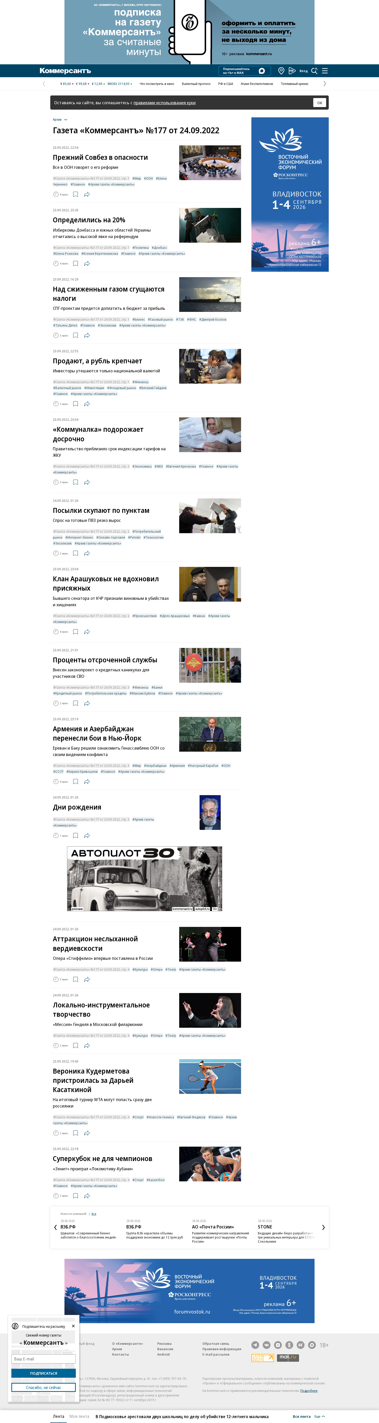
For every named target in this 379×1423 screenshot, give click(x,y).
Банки (158, 687)
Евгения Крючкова (182, 466)
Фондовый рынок (122, 387)
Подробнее (309, 1390)
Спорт (139, 1117)
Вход (304, 70)
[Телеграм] (255, 1345)
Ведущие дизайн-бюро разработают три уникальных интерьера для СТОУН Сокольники (286, 1237)
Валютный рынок (68, 387)
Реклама (164, 1343)
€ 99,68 (81, 83)
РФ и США (225, 83)
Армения (178, 765)
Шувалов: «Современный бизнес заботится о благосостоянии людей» (88, 1235)
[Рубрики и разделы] (325, 71)
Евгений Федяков (192, 1117)
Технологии (154, 537)
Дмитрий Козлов (213, 319)
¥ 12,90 (97, 83)
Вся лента (302, 1416)
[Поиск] (314, 71)
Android (163, 1354)
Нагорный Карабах (204, 765)
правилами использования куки (165, 103)
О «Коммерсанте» (127, 1343)
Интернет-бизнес (80, 537)
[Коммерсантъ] (65, 70)
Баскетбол (156, 1180)
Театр (172, 969)
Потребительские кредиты (107, 693)
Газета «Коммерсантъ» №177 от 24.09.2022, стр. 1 (92, 178)
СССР (59, 771)
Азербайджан (156, 765)
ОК (319, 102)
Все (94, 1214)
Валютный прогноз (196, 83)
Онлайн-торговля (111, 537)
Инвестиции (95, 387)
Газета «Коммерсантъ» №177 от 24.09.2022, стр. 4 (92, 969)
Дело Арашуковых (176, 615)
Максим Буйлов (143, 693)
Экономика (143, 466)
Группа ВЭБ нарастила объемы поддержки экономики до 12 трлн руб (154, 1235)
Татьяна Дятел (66, 325)
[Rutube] (300, 1345)
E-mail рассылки (215, 1354)
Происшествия (146, 615)
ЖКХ (160, 466)
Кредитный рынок (68, 693)
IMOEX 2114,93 (118, 83)
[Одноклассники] (289, 1345)
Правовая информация (221, 1349)
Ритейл (135, 537)
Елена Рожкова (66, 253)
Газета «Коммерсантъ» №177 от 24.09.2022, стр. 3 (92, 687)
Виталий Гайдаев (154, 387)
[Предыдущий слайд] (55, 1227)
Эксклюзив (108, 325)
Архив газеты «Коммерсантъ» (112, 184)
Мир (138, 178)
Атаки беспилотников (257, 83)
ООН (149, 178)
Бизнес (140, 319)
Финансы (142, 382)
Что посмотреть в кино (157, 83)
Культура (141, 969)
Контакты (120, 1354)
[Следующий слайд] (323, 1227)
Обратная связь (215, 1343)
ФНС (192, 319)
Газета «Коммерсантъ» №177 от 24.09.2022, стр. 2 (92, 466)
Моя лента (79, 1416)
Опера (157, 969)
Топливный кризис (295, 83)
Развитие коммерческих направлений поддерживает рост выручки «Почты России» (220, 1237)
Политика (142, 247)
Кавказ (200, 615)
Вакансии (165, 1349)
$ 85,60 (65, 83)
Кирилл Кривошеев (83, 771)
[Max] (312, 1345)
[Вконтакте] (266, 1345)
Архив (117, 1349)
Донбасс (160, 247)
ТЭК (181, 319)
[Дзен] (278, 1345)
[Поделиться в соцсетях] (87, 194)
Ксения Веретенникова (101, 253)
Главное (79, 184)
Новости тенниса (161, 1117)
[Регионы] (281, 71)
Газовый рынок (161, 319)
